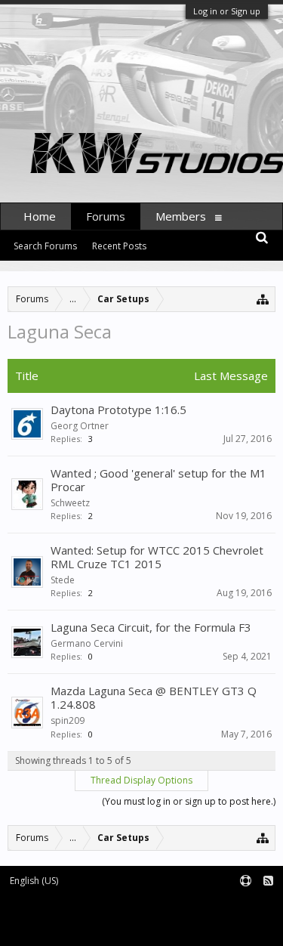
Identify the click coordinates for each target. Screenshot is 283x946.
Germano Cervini (87, 643)
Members (180, 216)
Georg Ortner (80, 425)
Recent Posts (119, 246)
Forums (105, 216)
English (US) (34, 880)
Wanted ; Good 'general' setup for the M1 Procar (158, 479)
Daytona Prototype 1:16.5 (118, 409)
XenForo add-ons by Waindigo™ (70, 917)
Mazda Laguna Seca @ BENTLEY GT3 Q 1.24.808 (154, 697)
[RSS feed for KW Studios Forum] (268, 881)
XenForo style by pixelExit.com (73, 927)
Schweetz (70, 502)
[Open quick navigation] (263, 299)
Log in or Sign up (226, 11)
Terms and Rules (245, 905)
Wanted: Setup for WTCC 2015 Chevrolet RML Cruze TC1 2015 (157, 557)
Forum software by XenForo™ (69, 905)
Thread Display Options (141, 780)
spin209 (68, 720)
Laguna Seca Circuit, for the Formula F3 (151, 627)
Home (39, 216)
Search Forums (45, 246)
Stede (63, 579)
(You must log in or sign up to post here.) (188, 801)
